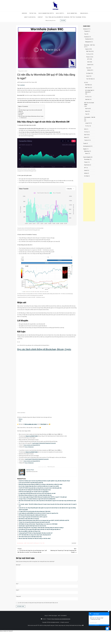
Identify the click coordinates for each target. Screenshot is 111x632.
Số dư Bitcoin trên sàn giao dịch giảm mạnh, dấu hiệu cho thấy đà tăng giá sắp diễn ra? (40, 529)
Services (24, 13)
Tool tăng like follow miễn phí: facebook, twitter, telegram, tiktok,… (66, 17)
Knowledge (86, 159)
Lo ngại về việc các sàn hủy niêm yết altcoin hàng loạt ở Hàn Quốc (34, 511)
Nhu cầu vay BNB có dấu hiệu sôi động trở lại (29, 531)
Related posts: (24, 117)
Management (88, 41)
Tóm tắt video (89, 78)
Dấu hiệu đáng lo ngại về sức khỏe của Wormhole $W (30, 110)
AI (84, 82)
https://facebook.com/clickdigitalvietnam (60, 619)
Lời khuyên (21, 113)
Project (37, 543)
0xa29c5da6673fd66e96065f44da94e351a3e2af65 (44, 443)
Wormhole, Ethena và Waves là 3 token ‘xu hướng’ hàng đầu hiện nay (35, 495)
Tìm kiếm (63, 20)
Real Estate (87, 165)
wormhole (22, 85)
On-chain (88, 73)
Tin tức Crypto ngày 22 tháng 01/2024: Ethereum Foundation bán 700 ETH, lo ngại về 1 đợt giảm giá (43, 497)
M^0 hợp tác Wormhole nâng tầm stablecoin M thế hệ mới (33, 515)
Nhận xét (21, 111)
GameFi (89, 64)
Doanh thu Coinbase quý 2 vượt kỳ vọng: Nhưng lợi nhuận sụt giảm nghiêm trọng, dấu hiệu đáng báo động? (44, 480)
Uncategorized (86, 146)
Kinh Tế (86, 134)
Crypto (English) (86, 157)
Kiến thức (88, 51)
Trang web (18, 596)
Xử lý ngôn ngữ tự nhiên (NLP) (89, 91)
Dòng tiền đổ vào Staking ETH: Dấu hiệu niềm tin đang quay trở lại (35, 489)
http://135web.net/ (29, 446)
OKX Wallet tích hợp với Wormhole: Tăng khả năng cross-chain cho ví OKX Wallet (38, 524)
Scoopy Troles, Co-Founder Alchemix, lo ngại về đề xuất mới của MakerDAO (37, 498)
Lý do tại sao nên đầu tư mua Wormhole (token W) (31, 482)
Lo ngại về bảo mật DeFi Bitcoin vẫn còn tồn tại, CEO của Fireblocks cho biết (37, 493)
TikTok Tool (32, 13)
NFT (88, 59)
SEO (85, 129)
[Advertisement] (89, 202)
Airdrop (89, 70)
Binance (20, 419)
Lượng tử (87, 123)
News (86, 111)
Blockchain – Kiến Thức (89, 45)
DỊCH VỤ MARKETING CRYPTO (46, 13)
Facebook (86, 36)
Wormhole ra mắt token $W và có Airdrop (29, 518)
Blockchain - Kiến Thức (23, 543)
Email (17, 590)
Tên (17, 583)
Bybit (20, 420)
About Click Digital (30, 17)
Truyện (84, 143)
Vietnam (85, 29)
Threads (86, 31)
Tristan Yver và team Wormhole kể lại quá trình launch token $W (34, 522)
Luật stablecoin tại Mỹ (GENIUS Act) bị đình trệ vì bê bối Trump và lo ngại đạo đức (38, 513)
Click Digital (43, 424)
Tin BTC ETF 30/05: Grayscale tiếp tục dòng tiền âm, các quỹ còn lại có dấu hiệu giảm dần (40, 488)
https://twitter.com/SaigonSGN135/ (32, 445)
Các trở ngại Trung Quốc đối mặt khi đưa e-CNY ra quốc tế (33, 516)
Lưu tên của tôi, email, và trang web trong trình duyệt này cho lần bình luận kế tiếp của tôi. (38, 602)
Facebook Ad (88, 39)
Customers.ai (96, 625)
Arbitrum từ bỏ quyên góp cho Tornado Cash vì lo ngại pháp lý (33, 491)
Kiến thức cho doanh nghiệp (89, 103)
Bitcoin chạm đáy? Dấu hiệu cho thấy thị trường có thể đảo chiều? (35, 538)
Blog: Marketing (72, 13)
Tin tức (42, 543)
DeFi (88, 61)
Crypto (32, 543)
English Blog (84, 13)
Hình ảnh (87, 99)
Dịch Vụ (87, 108)
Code (87, 76)
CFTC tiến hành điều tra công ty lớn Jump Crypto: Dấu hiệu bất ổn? (35, 534)
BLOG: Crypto (60, 13)
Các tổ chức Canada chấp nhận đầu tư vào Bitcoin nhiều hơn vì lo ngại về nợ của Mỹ (39, 486)
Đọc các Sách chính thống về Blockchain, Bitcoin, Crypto (31, 116)
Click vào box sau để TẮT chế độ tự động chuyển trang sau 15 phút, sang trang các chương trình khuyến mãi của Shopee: (55, 625)
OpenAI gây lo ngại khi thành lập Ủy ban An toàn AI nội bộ (32, 525)
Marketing (86, 151)
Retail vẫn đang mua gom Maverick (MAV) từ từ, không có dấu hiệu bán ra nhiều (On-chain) (40, 484)
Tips (85, 34)
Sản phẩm (87, 84)
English (84, 149)
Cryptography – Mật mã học (89, 118)
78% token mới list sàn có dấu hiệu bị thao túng (30, 536)
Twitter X (86, 140)
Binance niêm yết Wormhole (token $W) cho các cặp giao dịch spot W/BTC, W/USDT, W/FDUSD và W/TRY (44, 520)
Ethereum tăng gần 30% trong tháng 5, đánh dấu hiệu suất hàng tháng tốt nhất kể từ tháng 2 (41, 527)
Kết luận (20, 114)
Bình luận (18, 564)
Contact (40, 17)
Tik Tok (86, 132)
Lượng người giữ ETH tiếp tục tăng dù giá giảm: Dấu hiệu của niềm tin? (36, 533)
